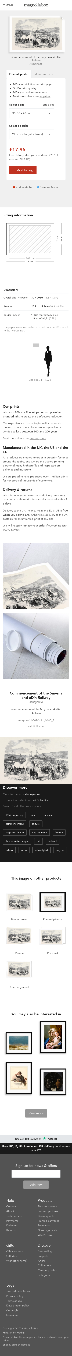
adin (33, 815)
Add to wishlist (24, 187)
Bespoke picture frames (32, 1337)
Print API (7, 1332)
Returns (11, 1230)
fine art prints (38, 438)
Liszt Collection (39, 800)
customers (45, 480)
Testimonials (13, 1216)
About (10, 1211)
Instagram (44, 1275)
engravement (39, 832)
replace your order (34, 525)
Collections (45, 1265)
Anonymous (36, 63)
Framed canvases (48, 1221)
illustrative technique (17, 841)
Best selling (45, 1251)
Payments (12, 1221)
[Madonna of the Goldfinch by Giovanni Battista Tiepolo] (53, 1037)
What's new (45, 1235)
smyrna (60, 850)
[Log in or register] (60, 5)
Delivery (8, 510)
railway (9, 850)
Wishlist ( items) (16, 1260)
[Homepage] (36, 6)
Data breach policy (18, 1305)
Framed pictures (48, 1211)
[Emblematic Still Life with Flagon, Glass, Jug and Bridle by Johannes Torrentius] (53, 1082)
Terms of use (14, 1301)
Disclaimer (12, 1315)
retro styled (41, 850)
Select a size (31, 104)
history (59, 832)
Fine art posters (47, 1206)
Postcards (44, 1225)
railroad (52, 841)
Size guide (48, 104)
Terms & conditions (18, 1291)
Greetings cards (47, 1230)
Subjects (43, 1256)
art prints (44, 96)
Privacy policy (14, 1296)
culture (36, 823)
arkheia (48, 815)
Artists (41, 1260)
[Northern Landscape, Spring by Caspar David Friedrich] (19, 1043)
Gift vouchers (14, 1251)
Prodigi (20, 1332)
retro (24, 850)
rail (38, 841)
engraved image (15, 832)
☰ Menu (8, 5)
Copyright (12, 1310)
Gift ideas (12, 1256)
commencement (15, 823)
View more (36, 1113)
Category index (47, 1270)
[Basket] (66, 5)
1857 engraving (14, 815)
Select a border (18, 126)
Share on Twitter (49, 187)
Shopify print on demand (16, 1344)
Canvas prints (46, 1216)
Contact (11, 1206)
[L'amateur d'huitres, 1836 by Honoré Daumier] (19, 1078)
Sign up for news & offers (36, 1165)
